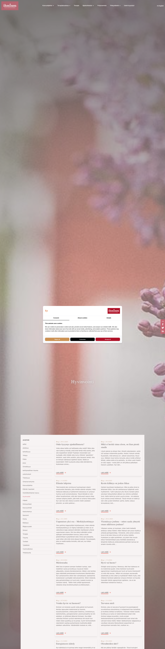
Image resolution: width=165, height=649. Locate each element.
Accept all (108, 339)
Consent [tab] (56, 318)
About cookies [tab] (82, 318)
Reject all (57, 339)
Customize (82, 339)
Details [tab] (109, 318)
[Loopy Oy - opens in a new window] (46, 310)
